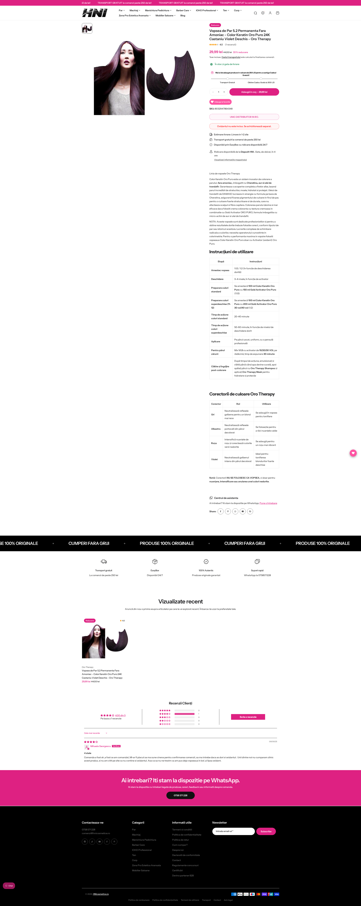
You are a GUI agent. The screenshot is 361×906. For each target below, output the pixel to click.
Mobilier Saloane (164, 15)
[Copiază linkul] (250, 511)
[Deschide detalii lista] (353, 453)
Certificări (177, 870)
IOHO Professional (206, 10)
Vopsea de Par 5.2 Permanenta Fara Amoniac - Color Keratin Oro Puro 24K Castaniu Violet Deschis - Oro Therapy (102, 674)
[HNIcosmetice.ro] (94, 13)
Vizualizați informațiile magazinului (230, 160)
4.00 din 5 (120, 715)
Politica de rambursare (139, 900)
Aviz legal (228, 900)
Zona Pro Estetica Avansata (134, 15)
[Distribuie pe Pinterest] (228, 511)
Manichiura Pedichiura (157, 10)
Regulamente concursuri (185, 865)
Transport (206, 900)
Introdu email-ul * (224, 831)
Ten (225, 10)
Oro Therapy (87, 667)
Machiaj (134, 10)
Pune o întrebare (268, 503)
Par (121, 10)
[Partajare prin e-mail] (243, 511)
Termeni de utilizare (190, 900)
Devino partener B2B (183, 875)
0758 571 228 (88, 829)
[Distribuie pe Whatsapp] (235, 511)
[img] (91, 741)
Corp (236, 10)
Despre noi (178, 850)
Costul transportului (231, 57)
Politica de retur (180, 839)
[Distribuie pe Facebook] (221, 511)
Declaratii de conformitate (186, 855)
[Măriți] (144, 74)
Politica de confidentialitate (186, 834)
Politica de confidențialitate (165, 900)
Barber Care (182, 10)
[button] (165, 714)
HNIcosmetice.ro (101, 894)
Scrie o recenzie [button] (248, 716)
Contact (176, 860)
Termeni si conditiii (182, 829)
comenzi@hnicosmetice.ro (96, 833)
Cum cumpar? (180, 844)
